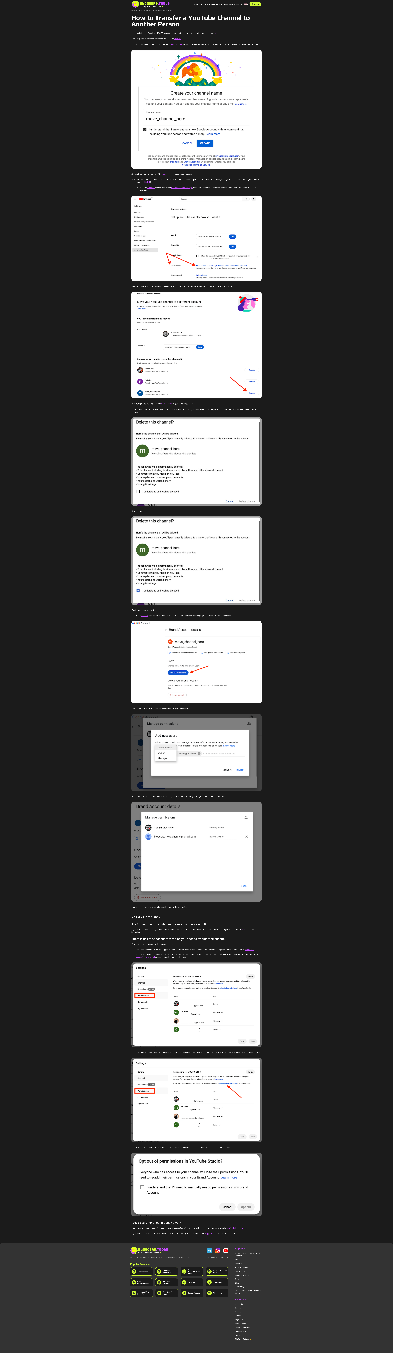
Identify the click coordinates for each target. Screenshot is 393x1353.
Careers (238, 1316)
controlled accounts (235, 1228)
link (216, 33)
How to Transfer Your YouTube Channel (247, 1254)
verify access (166, 174)
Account (151, 188)
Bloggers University (242, 1275)
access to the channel (145, 957)
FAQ (236, 1260)
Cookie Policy (240, 1331)
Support (238, 1263)
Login (256, 4)
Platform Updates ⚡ (243, 1339)
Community (239, 1287)
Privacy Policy (240, 1324)
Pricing (238, 1312)
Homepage (134, 10)
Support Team (211, 1233)
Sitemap (238, 1335)
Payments (239, 1320)
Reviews (238, 1308)
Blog (237, 1283)
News (237, 1279)
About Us (239, 1304)
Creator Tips (240, 1271)
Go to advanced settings (181, 188)
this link (177, 39)
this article (246, 929)
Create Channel (175, 44)
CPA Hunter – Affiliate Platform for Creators (248, 1292)
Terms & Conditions (242, 1327)
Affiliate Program (241, 1267)
